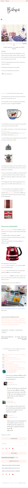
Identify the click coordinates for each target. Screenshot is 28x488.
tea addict (4, 332)
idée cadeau (12, 330)
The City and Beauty (11, 370)
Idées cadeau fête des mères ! (11, 357)
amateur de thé (5, 330)
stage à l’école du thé (8, 229)
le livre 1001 (4, 93)
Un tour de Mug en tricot (9, 320)
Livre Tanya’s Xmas (14, 318)
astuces (3, 43)
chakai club (16, 134)
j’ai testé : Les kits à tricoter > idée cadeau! (21, 338)
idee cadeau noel (19, 330)
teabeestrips (9, 401)
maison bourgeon (6, 131)
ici (19, 70)
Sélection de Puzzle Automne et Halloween (11, 471)
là (17, 265)
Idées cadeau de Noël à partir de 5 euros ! (11, 468)
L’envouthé (4, 270)
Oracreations (11, 192)
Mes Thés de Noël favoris (13, 324)
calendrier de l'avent (10, 43)
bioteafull (11, 382)
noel (17, 43)
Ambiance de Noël (5, 318)
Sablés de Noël (17, 322)
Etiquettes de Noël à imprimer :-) (12, 364)
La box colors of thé (6, 275)
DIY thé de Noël (18, 320)
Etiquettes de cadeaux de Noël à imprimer (11, 465)
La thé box (4, 265)
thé (20, 43)
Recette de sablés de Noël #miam (7, 337)
